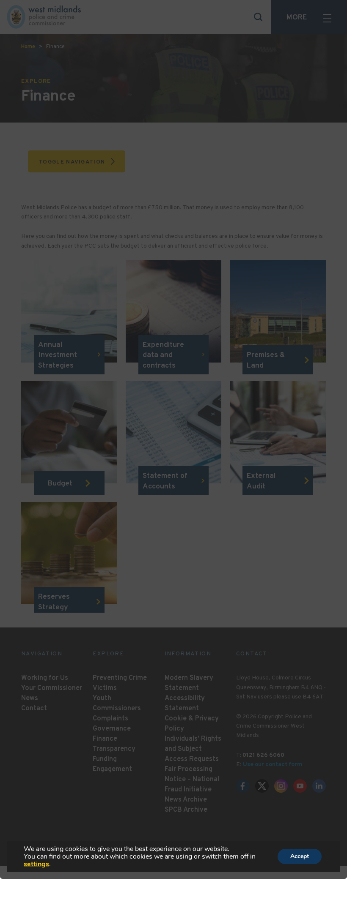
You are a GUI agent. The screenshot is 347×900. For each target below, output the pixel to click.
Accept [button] (299, 856)
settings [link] (36, 864)
